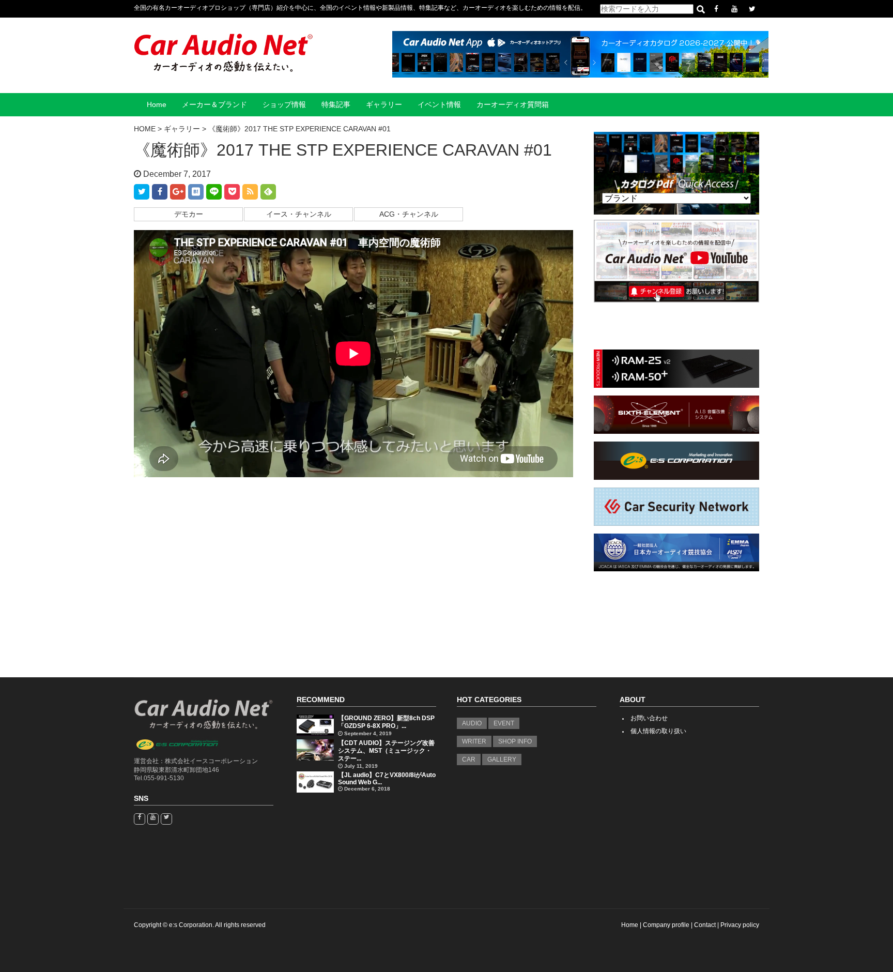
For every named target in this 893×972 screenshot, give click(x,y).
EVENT (504, 723)
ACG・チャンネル (408, 214)
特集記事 (335, 105)
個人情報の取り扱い (658, 731)
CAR (468, 759)
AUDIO (472, 723)
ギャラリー (384, 105)
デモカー (188, 214)
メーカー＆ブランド (214, 105)
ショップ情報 (284, 105)
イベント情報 (439, 105)
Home (156, 105)
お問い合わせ (649, 718)
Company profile (666, 925)
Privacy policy (739, 925)
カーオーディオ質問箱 (512, 105)
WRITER (474, 741)
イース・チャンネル (298, 214)
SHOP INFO (515, 741)
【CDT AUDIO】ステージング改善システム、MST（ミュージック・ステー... (386, 751)
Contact (705, 925)
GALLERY (501, 759)
